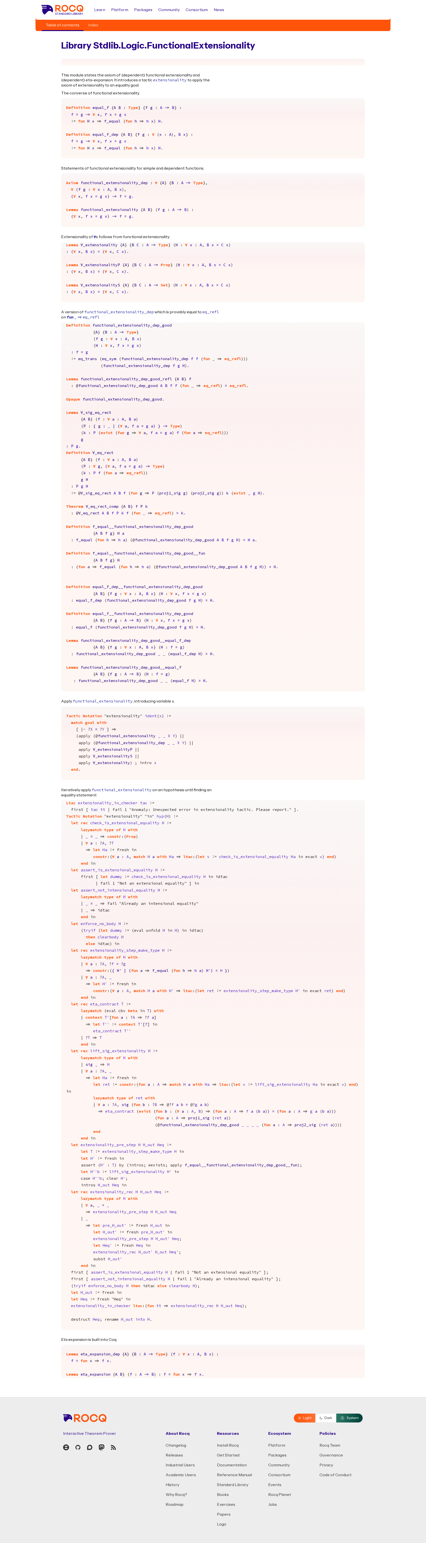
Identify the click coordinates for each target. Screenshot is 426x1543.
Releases (174, 1455)
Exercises (226, 1505)
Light (307, 1418)
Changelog (176, 1445)
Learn (99, 10)
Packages (143, 10)
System (353, 1418)
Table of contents (62, 25)
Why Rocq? (176, 1495)
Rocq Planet (279, 1495)
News (219, 10)
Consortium (197, 10)
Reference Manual (234, 1475)
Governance (331, 1455)
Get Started (228, 1455)
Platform (119, 10)
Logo (221, 1524)
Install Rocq (228, 1445)
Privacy (326, 1465)
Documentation (232, 1465)
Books (223, 1495)
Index (93, 25)
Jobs (272, 1505)
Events (274, 1485)
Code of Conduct (336, 1475)
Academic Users (181, 1475)
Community (169, 10)
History (172, 1485)
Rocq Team (330, 1445)
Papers (224, 1514)
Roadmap (174, 1505)
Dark (328, 1418)
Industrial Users (180, 1465)
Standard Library (232, 1485)
